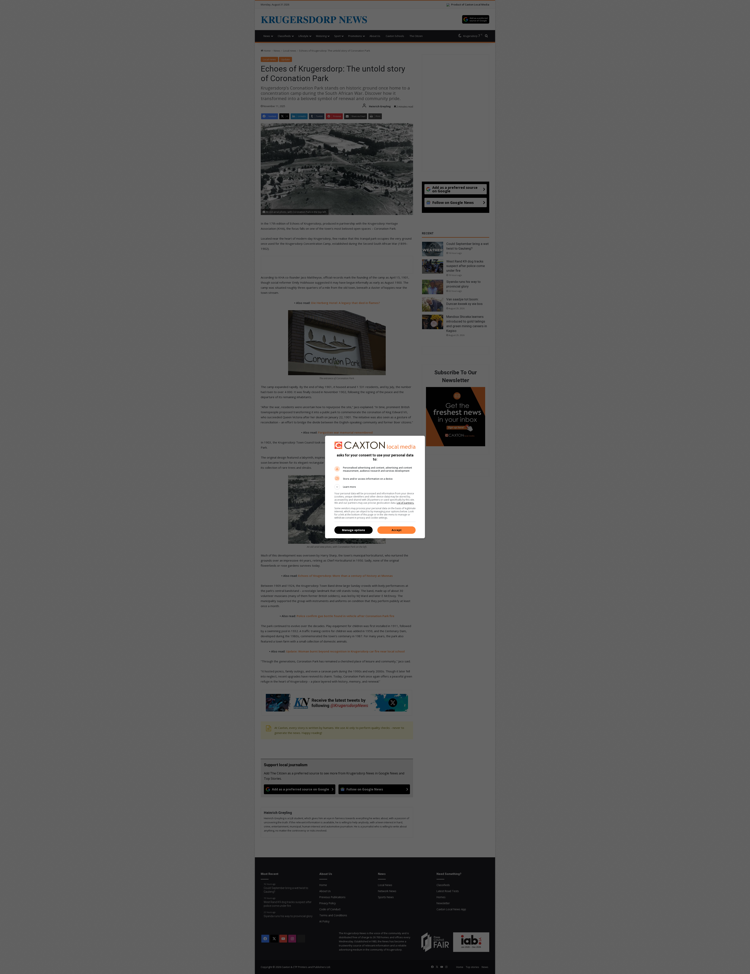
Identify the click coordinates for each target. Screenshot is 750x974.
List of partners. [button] (405, 502)
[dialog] (375, 487)
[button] (375, 487)
